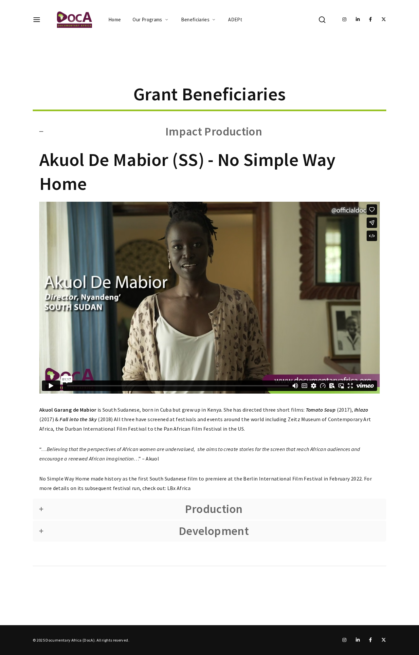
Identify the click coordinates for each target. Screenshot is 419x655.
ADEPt (235, 19)
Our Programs (147, 19)
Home (114, 19)
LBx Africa (179, 488)
